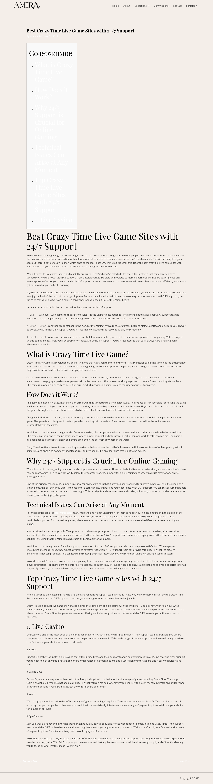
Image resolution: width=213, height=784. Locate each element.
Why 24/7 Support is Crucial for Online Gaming (49, 122)
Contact (177, 5)
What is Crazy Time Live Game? (54, 71)
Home (115, 5)
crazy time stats (63, 512)
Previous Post (29, 761)
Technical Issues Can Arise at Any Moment (51, 158)
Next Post (186, 761)
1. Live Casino (53, 220)
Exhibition (191, 5)
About (126, 5)
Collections (141, 5)
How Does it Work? (51, 93)
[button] (148, 6)
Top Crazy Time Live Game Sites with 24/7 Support (50, 195)
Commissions (161, 5)
